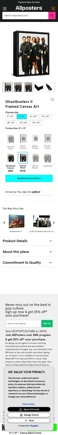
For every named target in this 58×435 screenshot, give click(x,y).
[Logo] (29, 8)
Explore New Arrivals (29, 2)
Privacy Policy (28, 404)
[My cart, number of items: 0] (53, 8)
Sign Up (47, 323)
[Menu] (4, 8)
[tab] (10, 116)
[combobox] (25, 15)
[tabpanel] (29, 152)
